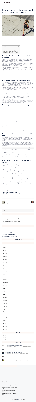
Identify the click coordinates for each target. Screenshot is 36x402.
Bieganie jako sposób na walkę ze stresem (10, 192)
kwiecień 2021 (5, 306)
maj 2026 (4, 250)
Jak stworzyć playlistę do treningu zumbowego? (9, 50)
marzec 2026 (5, 253)
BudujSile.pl (17, 399)
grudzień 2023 (5, 280)
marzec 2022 (5, 289)
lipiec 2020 (4, 320)
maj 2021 (4, 305)
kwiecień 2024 (5, 276)
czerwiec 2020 (5, 321)
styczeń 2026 (5, 256)
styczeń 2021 (5, 311)
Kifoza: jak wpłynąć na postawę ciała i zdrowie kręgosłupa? (10, 228)
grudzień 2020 (5, 312)
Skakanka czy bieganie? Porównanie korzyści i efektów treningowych (15, 348)
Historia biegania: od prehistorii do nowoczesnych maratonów (11, 221)
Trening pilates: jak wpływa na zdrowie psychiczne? (11, 193)
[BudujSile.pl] (6, 2)
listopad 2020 (5, 314)
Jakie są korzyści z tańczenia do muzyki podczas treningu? (10, 52)
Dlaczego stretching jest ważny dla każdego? (8, 234)
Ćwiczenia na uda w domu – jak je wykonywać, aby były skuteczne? (12, 218)
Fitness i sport (4, 337)
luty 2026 (4, 254)
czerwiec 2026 (5, 248)
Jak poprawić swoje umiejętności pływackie (11, 359)
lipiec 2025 (4, 265)
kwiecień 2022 (5, 288)
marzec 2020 (5, 326)
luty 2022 (4, 291)
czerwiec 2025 (5, 267)
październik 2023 (5, 282)
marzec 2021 (5, 308)
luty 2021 (4, 309)
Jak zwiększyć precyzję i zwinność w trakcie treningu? (9, 236)
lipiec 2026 (4, 247)
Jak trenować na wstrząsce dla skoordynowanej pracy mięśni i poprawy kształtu (13, 230)
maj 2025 (4, 268)
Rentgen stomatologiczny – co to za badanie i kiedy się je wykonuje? (12, 216)
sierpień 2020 (5, 318)
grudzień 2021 (5, 294)
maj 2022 (4, 286)
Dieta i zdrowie (4, 335)
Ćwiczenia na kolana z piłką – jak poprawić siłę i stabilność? (11, 219)
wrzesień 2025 (5, 262)
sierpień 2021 (5, 300)
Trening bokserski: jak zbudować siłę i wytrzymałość (9, 370)
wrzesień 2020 (5, 317)
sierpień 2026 (5, 245)
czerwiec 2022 (5, 285)
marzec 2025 (5, 271)
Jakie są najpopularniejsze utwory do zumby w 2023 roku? (10, 51)
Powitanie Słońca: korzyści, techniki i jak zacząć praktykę (13, 345)
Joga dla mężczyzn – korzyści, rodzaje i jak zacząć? (10, 222)
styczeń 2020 (5, 329)
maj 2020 (4, 323)
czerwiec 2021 (5, 303)
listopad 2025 (5, 259)
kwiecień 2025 (5, 270)
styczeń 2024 (5, 279)
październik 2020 (5, 315)
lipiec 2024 (4, 274)
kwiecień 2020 (5, 324)
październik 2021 (5, 297)
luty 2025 (4, 273)
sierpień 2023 (5, 283)
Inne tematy (4, 339)
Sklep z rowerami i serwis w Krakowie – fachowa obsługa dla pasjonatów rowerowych (17, 356)
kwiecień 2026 (5, 251)
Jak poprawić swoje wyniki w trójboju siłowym (8, 232)
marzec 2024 (5, 277)
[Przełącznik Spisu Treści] (18, 46)
